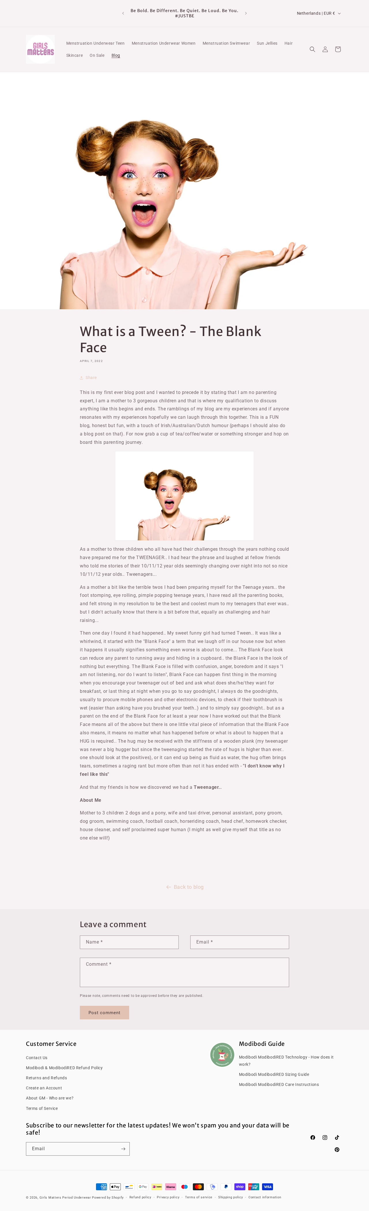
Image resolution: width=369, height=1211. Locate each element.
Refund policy (140, 1197)
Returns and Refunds (46, 1077)
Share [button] (91, 377)
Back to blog (189, 887)
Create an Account (44, 1087)
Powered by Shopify (108, 1197)
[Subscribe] (123, 1149)
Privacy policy (168, 1197)
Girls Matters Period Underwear (65, 1197)
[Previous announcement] (123, 13)
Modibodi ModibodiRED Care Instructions (279, 1084)
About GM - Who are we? (50, 1098)
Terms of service (198, 1197)
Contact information (264, 1197)
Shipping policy (230, 1197)
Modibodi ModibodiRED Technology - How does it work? (286, 1060)
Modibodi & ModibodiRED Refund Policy (64, 1067)
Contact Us (37, 1057)
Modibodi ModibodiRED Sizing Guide (274, 1074)
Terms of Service (42, 1108)
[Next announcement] (246, 13)
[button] (312, 49)
